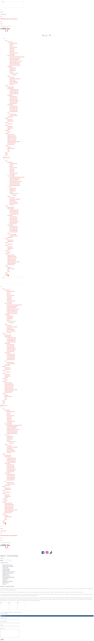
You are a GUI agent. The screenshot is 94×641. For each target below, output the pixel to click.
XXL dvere (11, 44)
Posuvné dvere (12, 51)
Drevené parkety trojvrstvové (14, 100)
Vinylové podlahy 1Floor (11, 354)
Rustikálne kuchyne (8, 369)
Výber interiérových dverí (14, 52)
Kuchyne (6, 118)
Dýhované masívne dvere (13, 43)
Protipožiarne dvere (13, 70)
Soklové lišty (5, 579)
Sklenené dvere (12, 48)
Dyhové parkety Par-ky (13, 103)
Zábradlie (9, 129)
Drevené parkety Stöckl (13, 99)
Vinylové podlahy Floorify (14, 107)
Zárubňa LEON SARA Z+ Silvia (15, 62)
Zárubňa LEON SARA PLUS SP (15, 63)
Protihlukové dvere (13, 69)
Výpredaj (6, 153)
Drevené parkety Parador (13, 97)
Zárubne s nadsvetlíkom (13, 81)
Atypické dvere (9, 298)
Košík (6, 155)
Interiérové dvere (10, 41)
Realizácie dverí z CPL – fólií (12, 137)
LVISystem (5, 613)
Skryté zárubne (12, 77)
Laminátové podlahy (11, 88)
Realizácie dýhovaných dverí (9, 384)
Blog (8, 149)
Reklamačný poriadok (11, 148)
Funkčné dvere (10, 66)
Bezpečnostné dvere (13, 67)
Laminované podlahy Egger (14, 92)
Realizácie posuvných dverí (12, 140)
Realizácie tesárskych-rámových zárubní (14, 141)
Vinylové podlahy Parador (14, 110)
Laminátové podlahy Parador (14, 89)
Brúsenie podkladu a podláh (7, 564)
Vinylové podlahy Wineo (13, 111)
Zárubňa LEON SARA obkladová (12, 313)
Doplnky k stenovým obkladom (8, 566)
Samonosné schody (10, 127)
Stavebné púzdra (12, 54)
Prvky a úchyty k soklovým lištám (8, 577)
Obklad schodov (10, 126)
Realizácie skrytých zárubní (12, 138)
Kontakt (6, 145)
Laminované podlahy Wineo (14, 93)
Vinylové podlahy (10, 104)
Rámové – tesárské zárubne (14, 82)
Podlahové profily (6, 574)
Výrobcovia (7, 130)
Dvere (6, 40)
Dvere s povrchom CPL (13, 47)
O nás (1, 23)
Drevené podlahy (10, 95)
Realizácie (6, 133)
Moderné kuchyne (10, 119)
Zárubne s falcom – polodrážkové (15, 78)
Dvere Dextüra (14, 74)
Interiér (6, 122)
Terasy (9, 112)
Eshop (6, 152)
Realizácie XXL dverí (11, 144)
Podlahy (6, 85)
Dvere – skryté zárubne (11, 55)
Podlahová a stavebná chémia (8, 573)
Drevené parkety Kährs (13, 96)
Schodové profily (5, 578)
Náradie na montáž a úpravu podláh (9, 571)
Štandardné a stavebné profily (8, 581)
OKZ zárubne (12, 84)
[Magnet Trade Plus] (6, 157)
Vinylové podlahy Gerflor (14, 108)
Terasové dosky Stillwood (14, 115)
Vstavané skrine (10, 123)
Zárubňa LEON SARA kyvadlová (15, 58)
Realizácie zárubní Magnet (12, 142)
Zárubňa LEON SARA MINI (14, 59)
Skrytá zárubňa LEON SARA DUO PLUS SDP (17, 56)
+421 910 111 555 (3, 14)
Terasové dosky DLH (13, 114)
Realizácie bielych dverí (11, 134)
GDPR (6, 399)
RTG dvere (11, 71)
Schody (6, 125)
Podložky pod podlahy (6, 575)
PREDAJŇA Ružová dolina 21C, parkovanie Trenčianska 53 (8, 535)
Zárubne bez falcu (12, 80)
